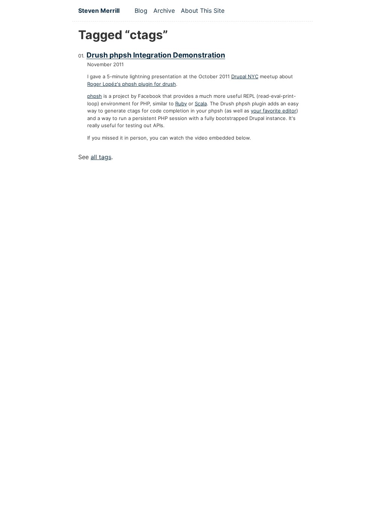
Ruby (181, 103)
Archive (164, 10)
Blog (141, 10)
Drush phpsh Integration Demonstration (155, 55)
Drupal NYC (244, 76)
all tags (101, 157)
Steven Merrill (99, 10)
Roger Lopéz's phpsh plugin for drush (131, 84)
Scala (201, 103)
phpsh (94, 96)
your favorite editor (273, 111)
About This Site (202, 10)
